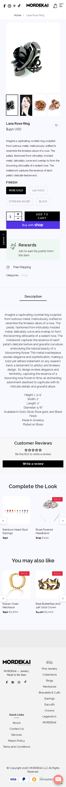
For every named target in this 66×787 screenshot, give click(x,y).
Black (43, 201)
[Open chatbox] (58, 780)
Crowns (49, 710)
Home (17, 15)
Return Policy (16, 740)
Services (16, 734)
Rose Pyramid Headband (44, 531)
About (16, 722)
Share (3, 241)
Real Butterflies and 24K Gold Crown (48, 605)
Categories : (13, 275)
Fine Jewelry (49, 668)
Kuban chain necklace (11, 605)
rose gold (16, 190)
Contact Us (17, 728)
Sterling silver (19, 201)
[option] (33, 58)
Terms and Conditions (16, 746)
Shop (49, 662)
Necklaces (49, 686)
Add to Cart (42, 216)
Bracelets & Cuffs (49, 692)
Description (33, 296)
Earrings (50, 698)
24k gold (38, 190)
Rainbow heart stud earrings (15, 531)
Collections (49, 674)
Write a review (33, 463)
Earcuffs (50, 704)
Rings (24, 275)
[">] (25, 683)
